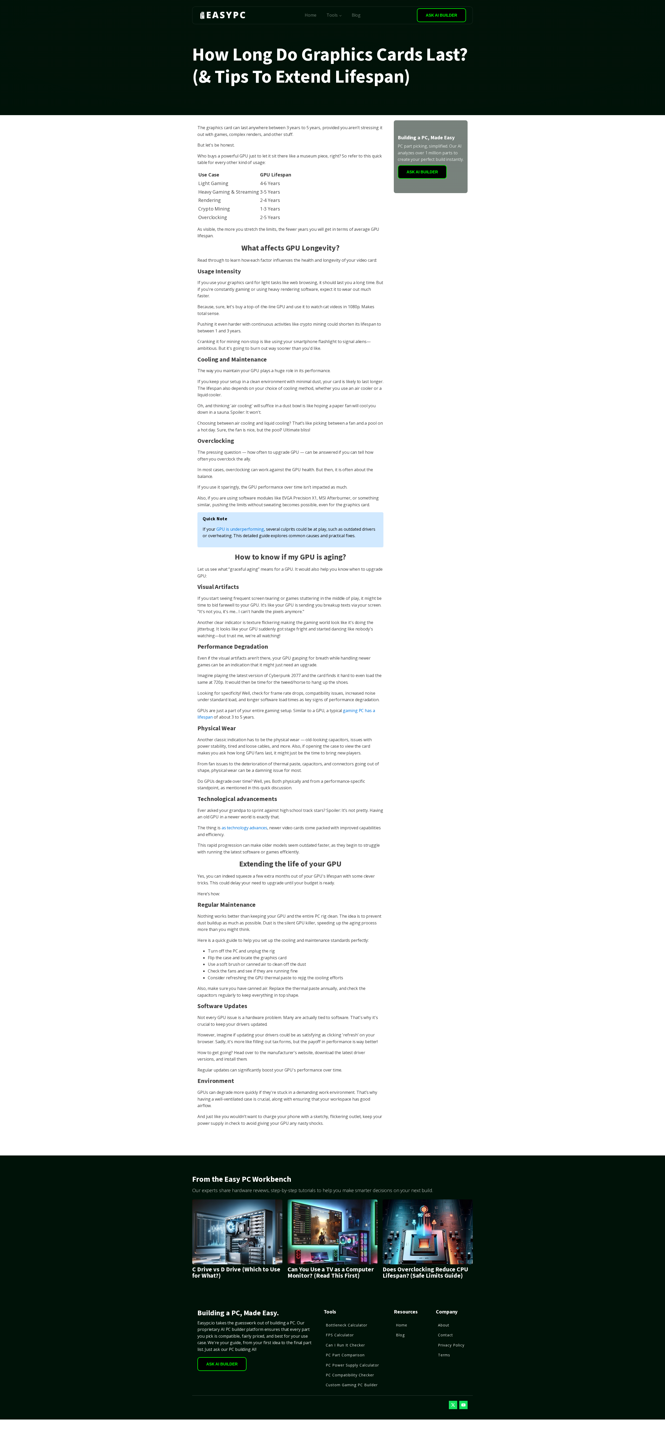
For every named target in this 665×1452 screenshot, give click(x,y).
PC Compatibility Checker (350, 1374)
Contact (445, 1334)
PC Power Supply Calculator (352, 1365)
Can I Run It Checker (345, 1345)
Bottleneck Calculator (346, 1325)
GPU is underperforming (240, 529)
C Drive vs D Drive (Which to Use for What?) (236, 1272)
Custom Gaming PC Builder (352, 1384)
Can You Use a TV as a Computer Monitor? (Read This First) (331, 1272)
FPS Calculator (340, 1334)
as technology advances (244, 828)
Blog (356, 15)
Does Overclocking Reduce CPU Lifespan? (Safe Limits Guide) (425, 1272)
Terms (444, 1354)
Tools (332, 15)
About (443, 1325)
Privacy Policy (451, 1345)
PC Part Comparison (345, 1354)
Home (310, 15)
